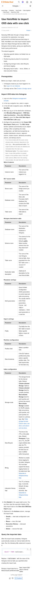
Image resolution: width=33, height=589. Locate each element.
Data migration (27, 10)
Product (28, 30)
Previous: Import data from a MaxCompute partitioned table (10, 569)
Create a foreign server (24, 88)
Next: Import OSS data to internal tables (24, 569)
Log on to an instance (13, 86)
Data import (6, 12)
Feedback (19, 578)
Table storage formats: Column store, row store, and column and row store (24, 423)
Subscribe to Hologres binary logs (23, 475)
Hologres (11, 10)
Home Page (4, 10)
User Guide (18, 10)
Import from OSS (15, 12)
